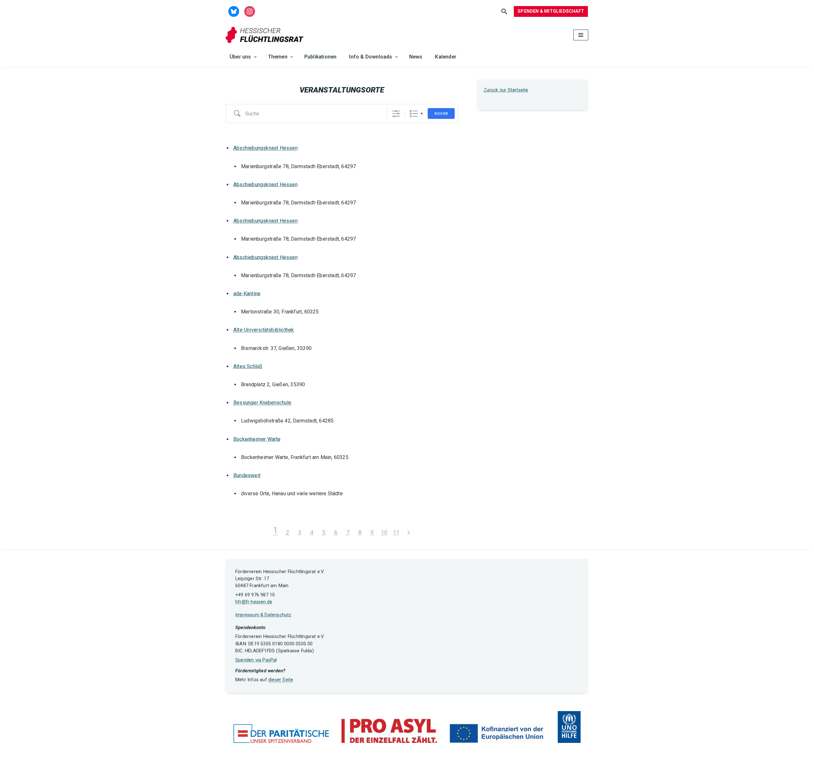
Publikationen (320, 57)
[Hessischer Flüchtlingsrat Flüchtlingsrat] (266, 35)
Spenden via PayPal (256, 660)
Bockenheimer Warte (257, 439)
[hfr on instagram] (249, 11)
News (416, 57)
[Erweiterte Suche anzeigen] (396, 114)
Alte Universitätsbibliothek (263, 330)
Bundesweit (246, 475)
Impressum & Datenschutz (263, 615)
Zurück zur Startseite (506, 90)
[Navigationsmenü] (580, 35)
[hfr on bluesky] (233, 11)
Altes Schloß (247, 366)
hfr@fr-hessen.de (253, 602)
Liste (414, 114)
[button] (255, 57)
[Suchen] (504, 11)
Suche (441, 114)
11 (396, 532)
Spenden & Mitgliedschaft (551, 11)
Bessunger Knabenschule (262, 403)
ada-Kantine (246, 294)
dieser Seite (280, 679)
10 (384, 532)
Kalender (445, 57)
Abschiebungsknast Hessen (265, 148)
